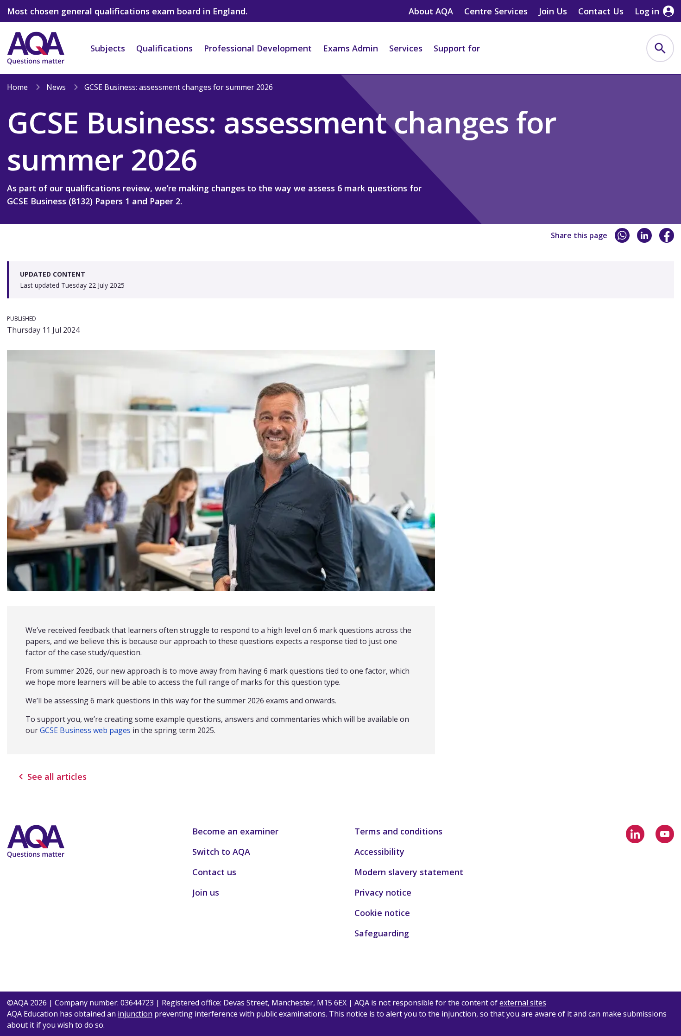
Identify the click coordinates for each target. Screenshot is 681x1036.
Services (405, 48)
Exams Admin (350, 48)
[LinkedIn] (644, 235)
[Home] (35, 48)
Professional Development (258, 48)
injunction (135, 1014)
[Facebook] (666, 235)
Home (17, 87)
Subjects (107, 48)
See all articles (57, 776)
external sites (522, 1003)
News (56, 87)
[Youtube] (665, 834)
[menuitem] (660, 48)
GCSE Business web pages (85, 730)
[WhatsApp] (622, 235)
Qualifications (164, 48)
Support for (457, 48)
